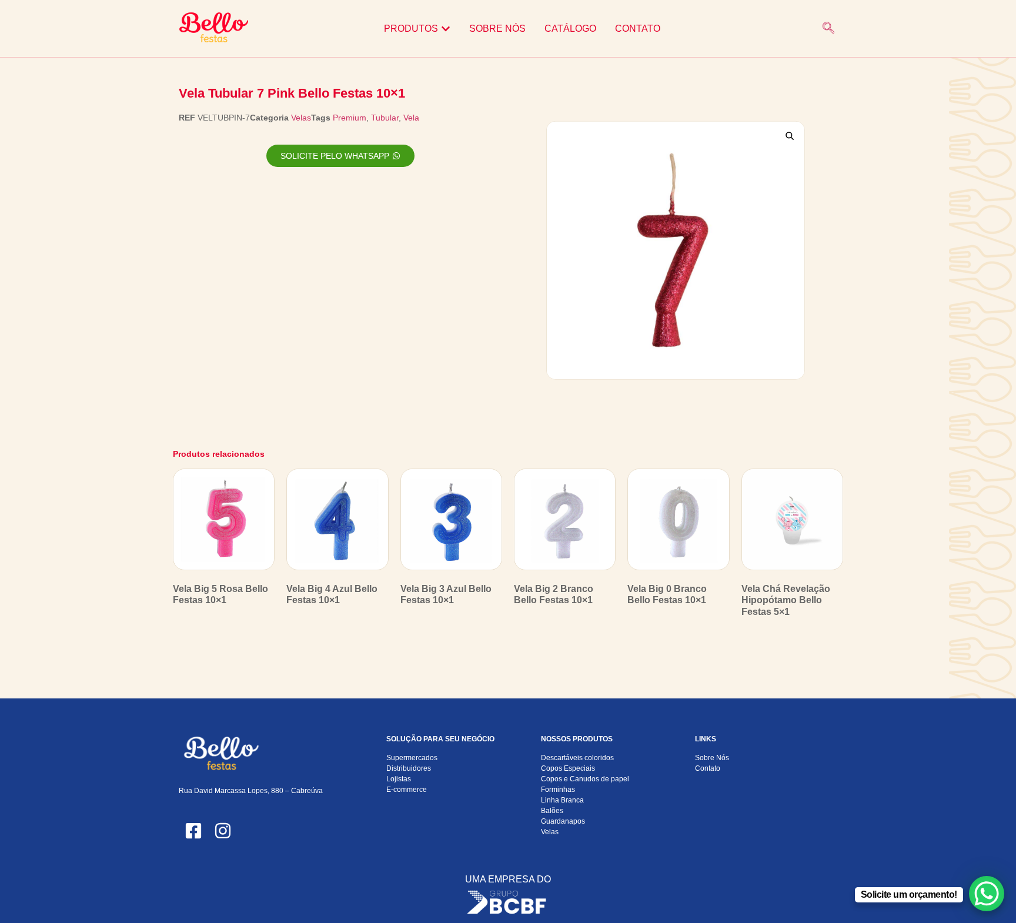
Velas (301, 117)
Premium (349, 117)
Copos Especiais (568, 768)
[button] (828, 29)
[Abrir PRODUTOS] (445, 29)
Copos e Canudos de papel (585, 779)
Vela (411, 117)
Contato (707, 768)
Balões (552, 811)
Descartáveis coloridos (577, 758)
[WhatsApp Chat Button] (986, 893)
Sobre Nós (712, 758)
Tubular (385, 117)
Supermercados (411, 758)
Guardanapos (563, 821)
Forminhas (558, 789)
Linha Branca (562, 800)
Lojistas (398, 779)
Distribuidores (408, 768)
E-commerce (406, 789)
